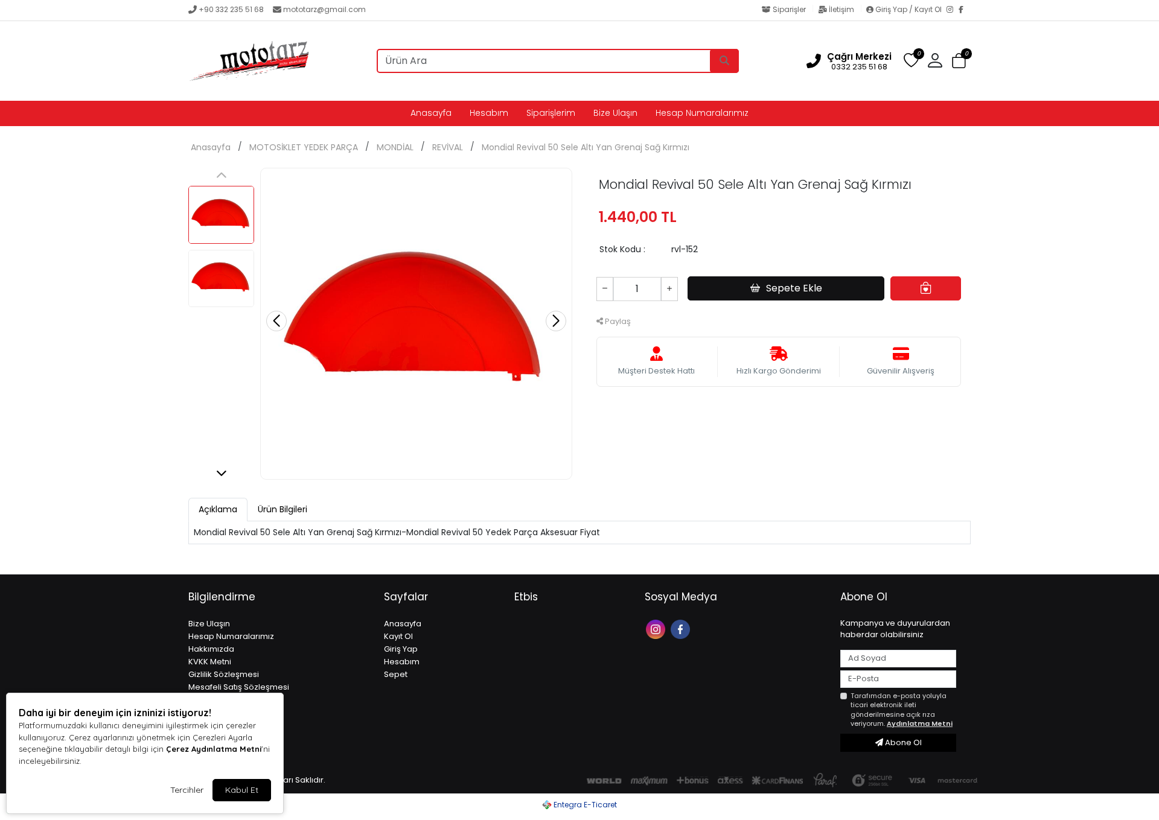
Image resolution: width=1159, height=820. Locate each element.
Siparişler (789, 9)
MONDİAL (395, 147)
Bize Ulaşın (615, 113)
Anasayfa (431, 113)
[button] (958, 61)
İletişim (841, 9)
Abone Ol (902, 742)
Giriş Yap (401, 649)
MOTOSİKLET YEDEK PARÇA (303, 147)
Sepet (395, 674)
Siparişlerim (550, 113)
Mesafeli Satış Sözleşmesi (238, 687)
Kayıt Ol (398, 636)
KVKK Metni (209, 661)
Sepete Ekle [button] (794, 288)
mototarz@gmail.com (324, 9)
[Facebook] (965, 10)
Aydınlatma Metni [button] (920, 723)
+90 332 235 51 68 (231, 9)
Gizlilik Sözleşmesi (223, 674)
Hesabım (489, 113)
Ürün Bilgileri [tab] (282, 509)
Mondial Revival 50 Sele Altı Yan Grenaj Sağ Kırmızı (585, 147)
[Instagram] (953, 10)
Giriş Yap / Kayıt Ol (908, 9)
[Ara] (724, 61)
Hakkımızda (211, 649)
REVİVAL (447, 147)
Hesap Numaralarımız (702, 113)
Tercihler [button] (186, 789)
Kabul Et (241, 789)
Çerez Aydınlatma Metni (213, 749)
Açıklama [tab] (218, 509)
